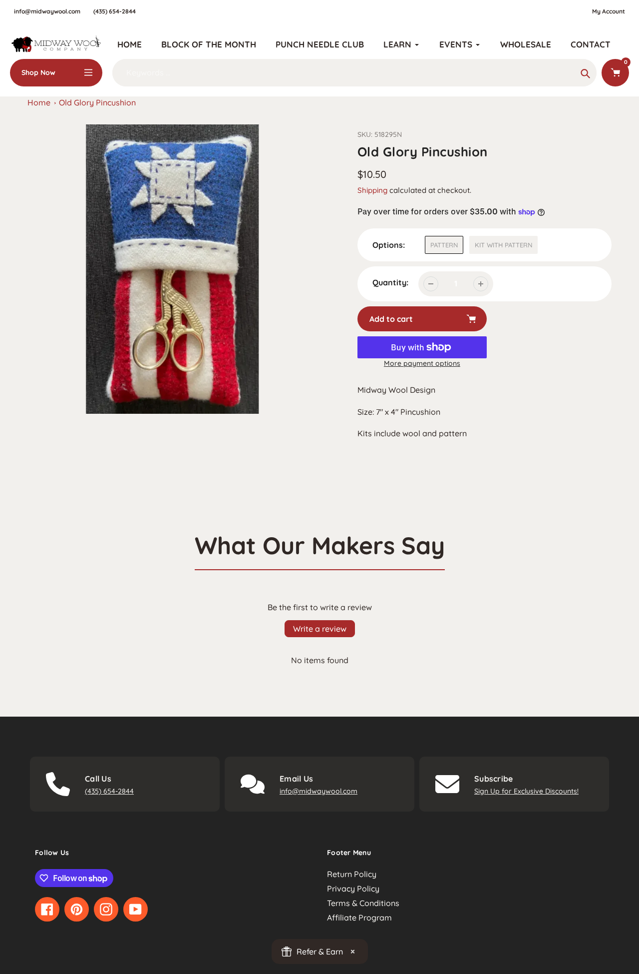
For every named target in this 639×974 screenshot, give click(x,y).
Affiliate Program (359, 918)
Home (38, 102)
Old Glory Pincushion (97, 102)
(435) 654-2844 (114, 11)
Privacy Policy (353, 889)
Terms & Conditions (363, 903)
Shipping (372, 190)
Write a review (319, 629)
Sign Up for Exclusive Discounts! (526, 791)
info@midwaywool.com (47, 11)
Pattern (444, 245)
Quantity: (390, 282)
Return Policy (351, 874)
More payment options (422, 363)
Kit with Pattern (503, 245)
